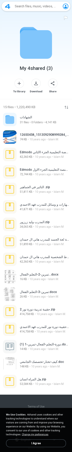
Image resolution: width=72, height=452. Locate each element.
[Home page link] (7, 6)
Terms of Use (36, 406)
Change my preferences (35, 434)
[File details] (36, 137)
